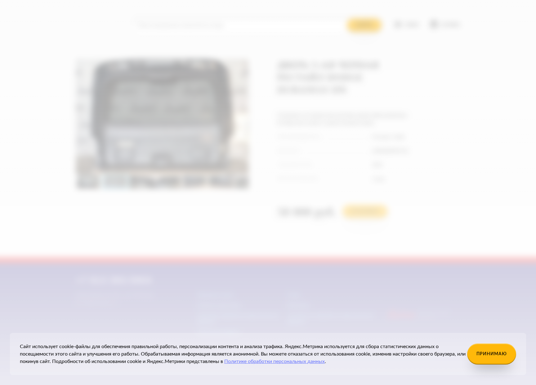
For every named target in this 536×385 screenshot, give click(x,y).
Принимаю (491, 354)
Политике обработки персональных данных (274, 361)
